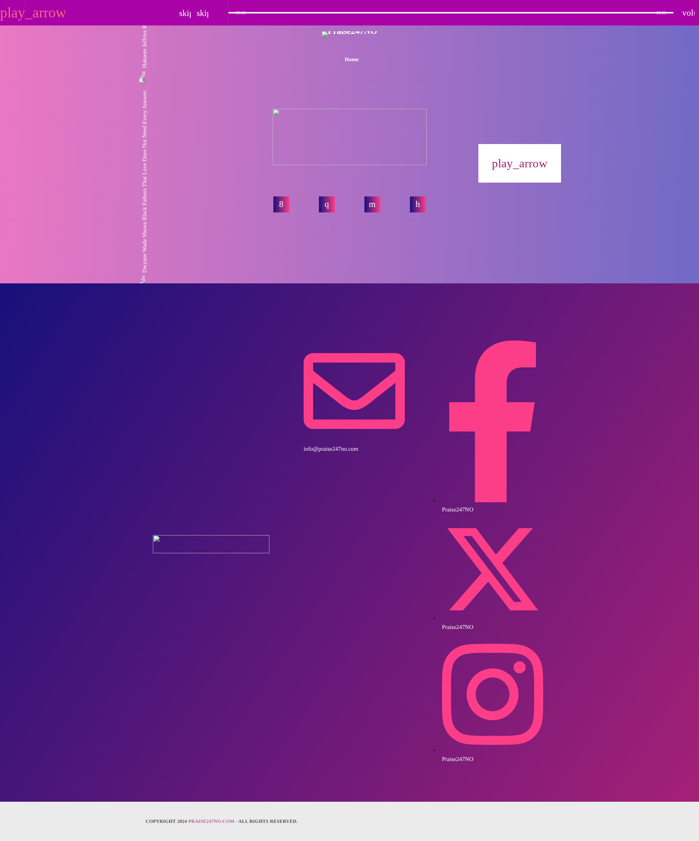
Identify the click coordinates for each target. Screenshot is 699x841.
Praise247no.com (211, 821)
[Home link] (349, 40)
